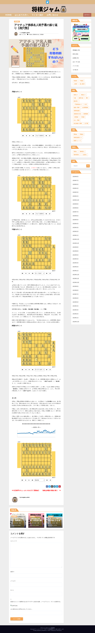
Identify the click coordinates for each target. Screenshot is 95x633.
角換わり (83, 94)
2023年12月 (76, 274)
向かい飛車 (77, 120)
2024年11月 (76, 243)
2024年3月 (75, 262)
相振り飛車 (77, 107)
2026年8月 (75, 176)
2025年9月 (75, 204)
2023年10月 (76, 282)
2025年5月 (75, 219)
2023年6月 (75, 298)
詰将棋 (74, 58)
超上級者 (82, 84)
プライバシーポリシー (45, 627)
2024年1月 (75, 270)
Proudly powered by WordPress (40, 630)
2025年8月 (75, 208)
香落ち (75, 151)
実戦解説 (17, 21)
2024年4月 (75, 259)
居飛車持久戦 (36, 34)
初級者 (75, 80)
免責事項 (53, 627)
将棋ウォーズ (77, 140)
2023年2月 (75, 313)
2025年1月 (75, 235)
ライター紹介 (37, 15)
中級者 (30, 34)
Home (8, 15)
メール (12, 581)
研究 (74, 54)
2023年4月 (75, 306)
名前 (12, 571)
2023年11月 (76, 278)
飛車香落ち (77, 154)
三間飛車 (41, 34)
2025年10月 (76, 200)
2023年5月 (75, 302)
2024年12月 (76, 239)
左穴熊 (86, 123)
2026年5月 (75, 184)
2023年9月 (75, 286)
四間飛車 (85, 113)
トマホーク (34, 167)
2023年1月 (75, 317)
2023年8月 (75, 290)
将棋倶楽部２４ (78, 137)
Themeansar (58, 630)
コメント (13, 541)
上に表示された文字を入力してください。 (21, 609)
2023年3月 (75, 310)
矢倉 (75, 98)
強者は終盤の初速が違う (51, 490)
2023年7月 (75, 294)
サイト (12, 590)
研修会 (81, 134)
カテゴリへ (87, 14)
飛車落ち (82, 151)
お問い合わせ (52, 15)
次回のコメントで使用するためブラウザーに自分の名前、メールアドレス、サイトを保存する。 (35, 601)
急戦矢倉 (81, 98)
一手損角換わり (78, 104)
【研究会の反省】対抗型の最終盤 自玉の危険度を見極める (36, 521)
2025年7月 (75, 211)
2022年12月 (76, 321)
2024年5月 (75, 255)
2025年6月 (75, 215)
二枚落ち (84, 154)
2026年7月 (75, 180)
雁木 (87, 98)
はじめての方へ (22, 15)
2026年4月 (75, 188)
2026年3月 (75, 192)
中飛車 (83, 117)
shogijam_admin (25, 32)
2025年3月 (75, 227)
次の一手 (75, 62)
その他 (74, 69)
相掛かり (76, 94)
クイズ (74, 65)
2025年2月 (75, 231)
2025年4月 (75, 223)
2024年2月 (75, 266)
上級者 (75, 84)
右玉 (86, 104)
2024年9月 (75, 247)
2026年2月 (75, 196)
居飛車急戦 (77, 110)
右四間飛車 (85, 107)
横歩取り (76, 101)
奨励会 (75, 134)
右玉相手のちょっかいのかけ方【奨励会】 (26, 490)
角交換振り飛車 (78, 123)
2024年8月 (75, 251)
